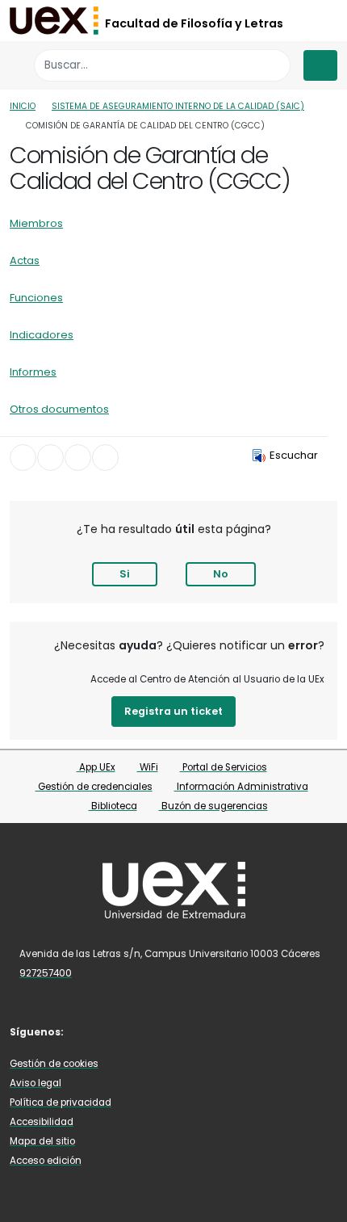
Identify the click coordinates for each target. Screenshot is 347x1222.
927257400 (45, 973)
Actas (25, 260)
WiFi (147, 767)
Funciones (36, 297)
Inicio (23, 106)
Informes (33, 372)
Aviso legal (35, 1083)
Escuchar (294, 455)
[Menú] (320, 65)
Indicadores (41, 334)
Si (124, 574)
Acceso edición (46, 1160)
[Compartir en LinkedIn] (78, 457)
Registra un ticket (173, 711)
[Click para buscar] (274, 65)
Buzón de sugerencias (213, 806)
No (220, 574)
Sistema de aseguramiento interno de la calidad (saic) (178, 106)
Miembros (36, 223)
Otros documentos (59, 409)
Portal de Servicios (223, 767)
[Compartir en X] (50, 457)
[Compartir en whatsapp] (105, 457)
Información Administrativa (241, 786)
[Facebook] (89, 1031)
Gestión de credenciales (94, 786)
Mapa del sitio (42, 1141)
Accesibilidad (41, 1121)
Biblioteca (113, 806)
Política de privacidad (60, 1102)
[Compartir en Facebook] (23, 457)
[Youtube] (113, 1031)
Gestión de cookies (54, 1063)
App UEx (96, 767)
